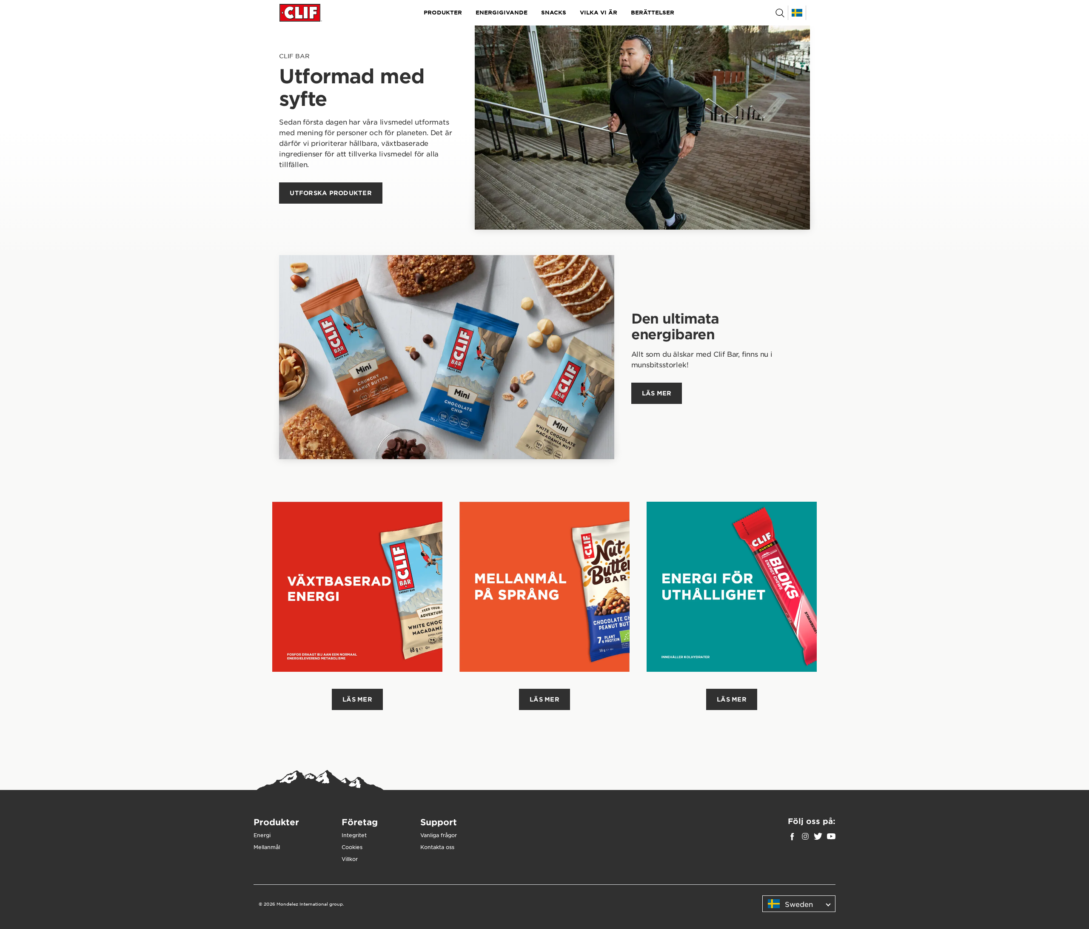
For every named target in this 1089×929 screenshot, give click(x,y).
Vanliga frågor (438, 835)
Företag (360, 822)
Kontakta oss (437, 847)
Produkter (443, 12)
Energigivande (501, 12)
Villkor (350, 858)
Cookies (352, 847)
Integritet (354, 835)
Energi (262, 835)
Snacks (553, 12)
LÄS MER (357, 699)
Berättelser (652, 12)
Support (438, 822)
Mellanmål (267, 847)
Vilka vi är (598, 12)
